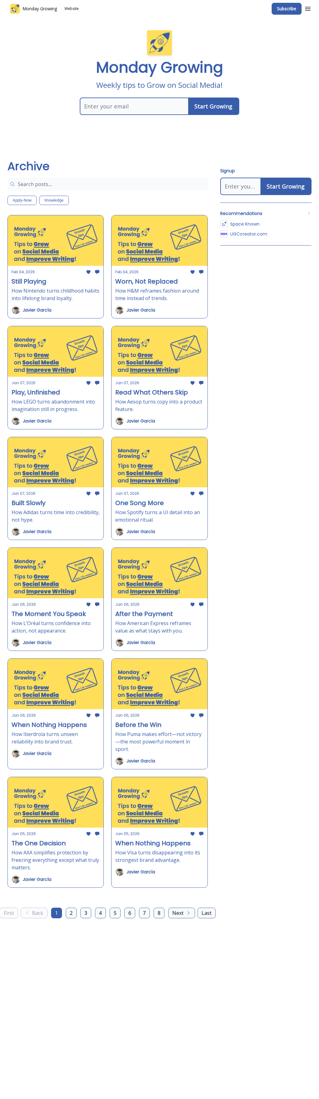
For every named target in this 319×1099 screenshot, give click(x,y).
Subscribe (286, 9)
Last (207, 913)
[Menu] (308, 7)
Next (177, 913)
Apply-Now (22, 200)
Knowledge (54, 200)
